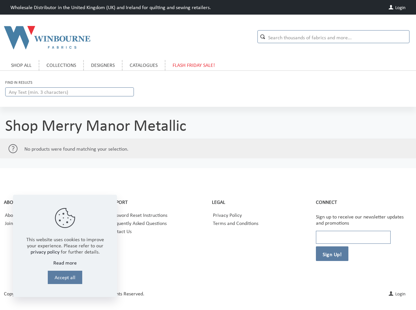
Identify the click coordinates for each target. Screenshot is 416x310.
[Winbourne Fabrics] (47, 37)
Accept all (65, 277)
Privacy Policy (227, 215)
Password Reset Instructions (138, 215)
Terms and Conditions (235, 223)
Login (400, 7)
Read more (65, 263)
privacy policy (45, 252)
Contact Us (120, 231)
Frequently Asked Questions (138, 223)
